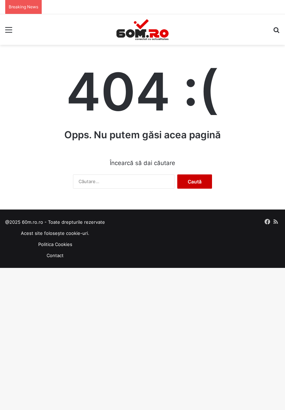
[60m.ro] (142, 29)
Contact (55, 255)
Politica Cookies (55, 244)
